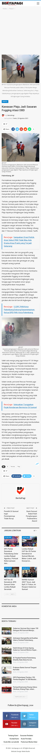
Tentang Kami (13, 735)
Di (7, 466)
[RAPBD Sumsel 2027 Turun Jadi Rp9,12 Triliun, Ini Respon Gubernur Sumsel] (29, 572)
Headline (8, 537)
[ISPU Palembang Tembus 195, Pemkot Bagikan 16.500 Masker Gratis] (7, 680)
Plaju (19, 466)
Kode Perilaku (26, 739)
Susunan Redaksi (26, 735)
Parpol (5, 101)
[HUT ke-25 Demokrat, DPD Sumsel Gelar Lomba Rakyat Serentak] (11, 572)
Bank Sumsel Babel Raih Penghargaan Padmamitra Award (31, 516)
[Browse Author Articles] (20, 490)
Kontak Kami (14, 739)
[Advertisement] (20, 31)
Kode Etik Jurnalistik (11, 742)
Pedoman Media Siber (29, 742)
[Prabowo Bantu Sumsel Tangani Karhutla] (7, 670)
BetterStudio (26, 751)
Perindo (13, 466)
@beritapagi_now (25, 705)
